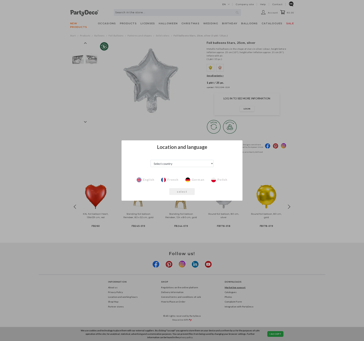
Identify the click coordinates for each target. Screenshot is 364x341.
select (182, 191)
